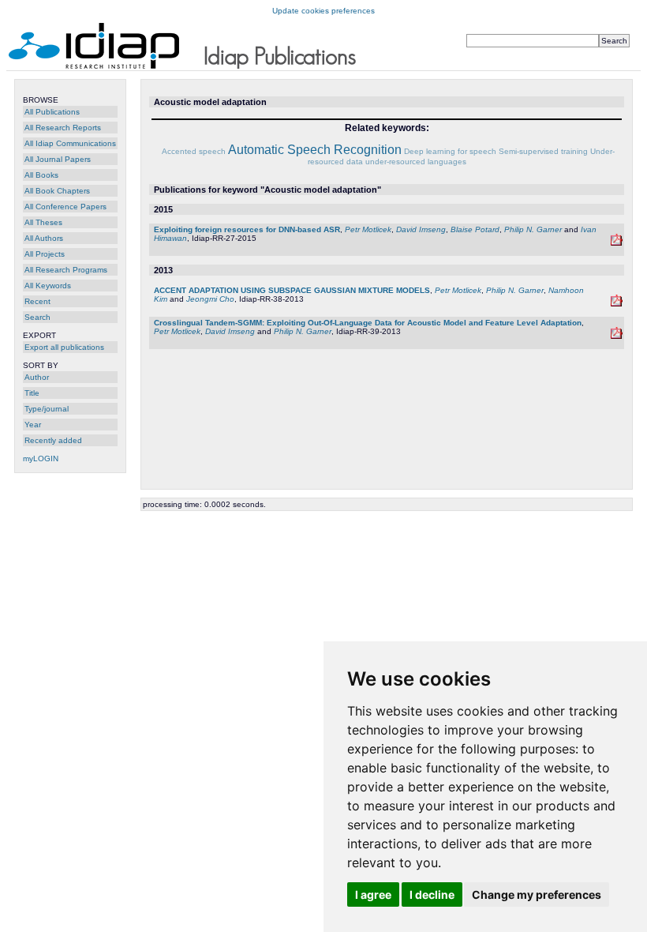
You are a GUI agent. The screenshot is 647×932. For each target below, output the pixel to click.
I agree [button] (373, 894)
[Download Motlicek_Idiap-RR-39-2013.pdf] (617, 336)
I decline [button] (432, 894)
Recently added (53, 440)
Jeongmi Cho (210, 299)
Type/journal (46, 408)
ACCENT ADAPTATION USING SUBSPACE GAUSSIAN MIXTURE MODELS (292, 290)
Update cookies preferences (323, 10)
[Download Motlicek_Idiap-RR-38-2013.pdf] (617, 303)
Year (32, 424)
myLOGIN (40, 458)
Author (36, 377)
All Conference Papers (65, 206)
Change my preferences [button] (536, 894)
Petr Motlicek (368, 229)
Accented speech (194, 151)
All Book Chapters (57, 190)
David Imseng (421, 229)
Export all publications (64, 347)
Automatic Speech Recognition (315, 149)
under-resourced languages (415, 161)
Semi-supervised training (543, 151)
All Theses (43, 222)
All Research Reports (62, 127)
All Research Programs (65, 269)
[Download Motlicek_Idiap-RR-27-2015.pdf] (617, 243)
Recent (37, 301)
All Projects (44, 254)
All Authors (43, 238)
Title (31, 393)
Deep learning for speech (450, 151)
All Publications (52, 111)
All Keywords (47, 285)
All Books (41, 175)
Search (37, 317)
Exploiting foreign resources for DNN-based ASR (247, 229)
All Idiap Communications (70, 143)
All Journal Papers (57, 159)
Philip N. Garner (533, 229)
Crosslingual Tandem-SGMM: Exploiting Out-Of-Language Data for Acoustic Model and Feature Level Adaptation (368, 322)
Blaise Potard (475, 229)
